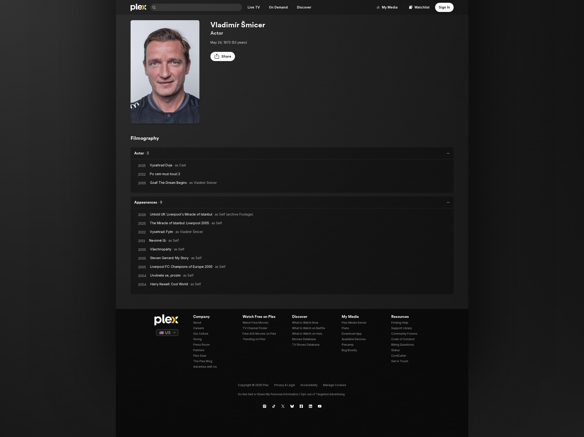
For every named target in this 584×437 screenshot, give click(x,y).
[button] (222, 56)
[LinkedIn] (310, 406)
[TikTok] (273, 406)
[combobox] (199, 7)
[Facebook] (301, 406)
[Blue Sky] (292, 406)
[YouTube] (319, 406)
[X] (283, 406)
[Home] (139, 7)
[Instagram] (264, 406)
